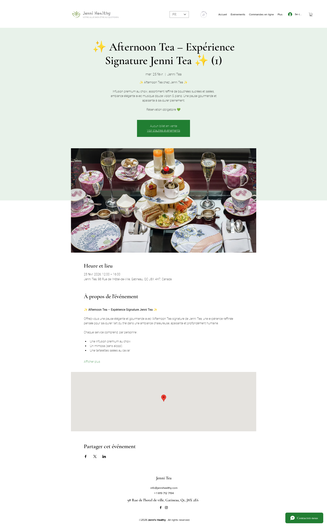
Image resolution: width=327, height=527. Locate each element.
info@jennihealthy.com (164, 487)
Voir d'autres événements (163, 130)
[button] (311, 14)
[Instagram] (166, 507)
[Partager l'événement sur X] (95, 456)
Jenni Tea (163, 478)
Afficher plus (92, 361)
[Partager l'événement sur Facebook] (85, 456)
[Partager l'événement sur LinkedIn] (104, 456)
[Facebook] (161, 507)
